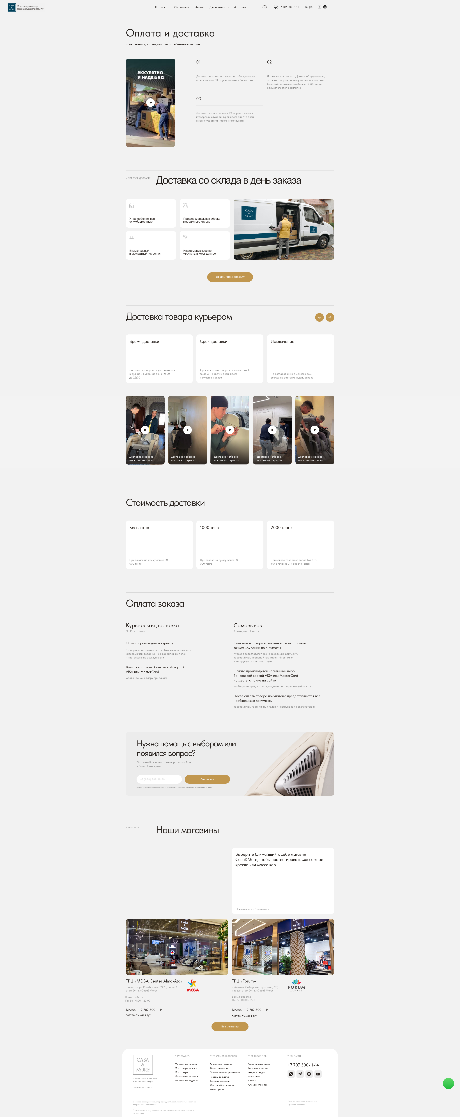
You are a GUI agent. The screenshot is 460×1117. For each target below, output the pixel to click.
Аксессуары (217, 1089)
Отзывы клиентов (258, 1084)
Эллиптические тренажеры (225, 1072)
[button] (150, 102)
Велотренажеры (219, 1068)
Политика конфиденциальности (302, 1101)
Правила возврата (296, 1104)
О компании (181, 7)
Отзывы (199, 7)
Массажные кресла (186, 1063)
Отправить (207, 779)
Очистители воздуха (221, 1063)
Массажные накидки (186, 1076)
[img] (276, 7)
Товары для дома (219, 1076)
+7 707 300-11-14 (289, 7)
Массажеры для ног (186, 1068)
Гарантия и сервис (258, 1068)
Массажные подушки (186, 1080)
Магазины (239, 7)
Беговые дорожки (219, 1080)
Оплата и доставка (259, 1063)
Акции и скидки (256, 1072)
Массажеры (181, 1072)
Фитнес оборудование (222, 1085)
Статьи (252, 1080)
